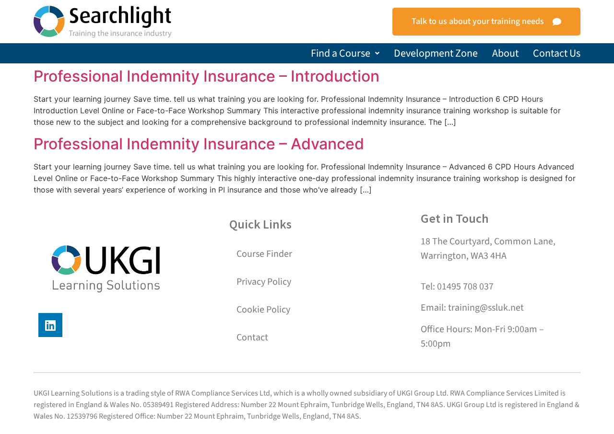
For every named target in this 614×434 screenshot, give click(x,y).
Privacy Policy (263, 282)
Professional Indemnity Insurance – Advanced (199, 143)
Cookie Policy (263, 309)
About (505, 53)
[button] (345, 53)
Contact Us (556, 53)
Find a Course (340, 53)
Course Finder (264, 254)
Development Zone (436, 53)
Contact (252, 337)
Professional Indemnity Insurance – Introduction (206, 76)
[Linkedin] (50, 325)
